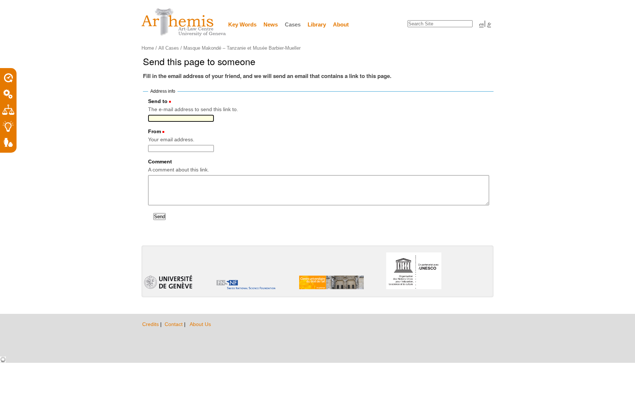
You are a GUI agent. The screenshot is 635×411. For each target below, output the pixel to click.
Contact (174, 324)
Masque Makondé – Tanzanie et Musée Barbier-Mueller (242, 48)
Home (147, 48)
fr (489, 24)
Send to (158, 101)
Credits (151, 324)
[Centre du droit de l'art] (184, 22)
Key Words (242, 24)
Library (317, 24)
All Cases (168, 48)
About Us (200, 324)
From (154, 131)
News (270, 24)
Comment (160, 161)
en (481, 24)
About (341, 24)
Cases (293, 24)
